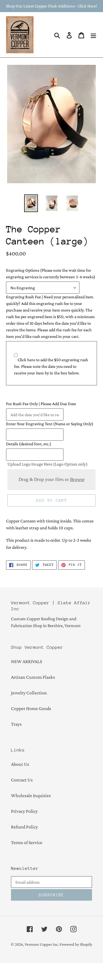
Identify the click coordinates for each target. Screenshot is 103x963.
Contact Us (22, 780)
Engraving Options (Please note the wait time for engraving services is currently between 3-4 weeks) (50, 273)
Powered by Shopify (76, 944)
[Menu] (93, 34)
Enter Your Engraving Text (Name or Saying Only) (49, 423)
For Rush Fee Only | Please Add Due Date (41, 403)
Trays (16, 724)
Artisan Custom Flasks (33, 677)
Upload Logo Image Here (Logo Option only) (47, 464)
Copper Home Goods (31, 708)
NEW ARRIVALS (26, 661)
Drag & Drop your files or (52, 479)
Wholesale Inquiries (31, 795)
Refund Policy (24, 827)
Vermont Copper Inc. (42, 944)
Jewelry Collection (29, 692)
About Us (20, 764)
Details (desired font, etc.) (28, 443)
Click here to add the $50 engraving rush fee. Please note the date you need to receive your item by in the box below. (51, 366)
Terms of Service (26, 842)
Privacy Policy (24, 811)
